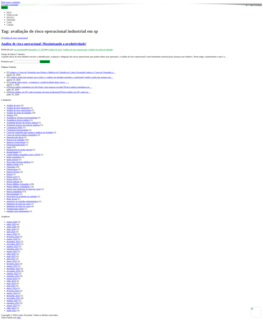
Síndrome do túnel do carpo (19, 206)
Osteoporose (12, 169)
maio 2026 (11, 229)
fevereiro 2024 (13, 291)
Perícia (9, 174)
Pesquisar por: (7, 61)
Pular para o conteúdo (10, 2)
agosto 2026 (12, 222)
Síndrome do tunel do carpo (19, 204)
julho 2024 (11, 281)
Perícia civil (12, 177)
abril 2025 (11, 259)
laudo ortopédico (14, 157)
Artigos (10, 115)
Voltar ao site (12, 15)
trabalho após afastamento (18, 211)
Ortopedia (11, 19)
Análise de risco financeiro (18, 108)
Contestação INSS (14, 127)
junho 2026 (11, 227)
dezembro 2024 (13, 268)
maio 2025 (11, 256)
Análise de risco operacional (75, 49)
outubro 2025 (12, 246)
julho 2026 (11, 224)
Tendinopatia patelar (15, 209)
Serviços (10, 17)
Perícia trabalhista (14, 191)
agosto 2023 (12, 305)
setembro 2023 (13, 303)
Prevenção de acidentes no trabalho (22, 196)
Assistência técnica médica (18, 120)
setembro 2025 (13, 249)
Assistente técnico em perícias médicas (23, 125)
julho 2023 (11, 308)
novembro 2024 (13, 271)
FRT (19, 317)
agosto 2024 (12, 278)
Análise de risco (55, 49)
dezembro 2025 (13, 241)
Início (9, 12)
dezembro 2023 (13, 296)
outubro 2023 (12, 300)
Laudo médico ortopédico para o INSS (23, 154)
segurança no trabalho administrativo (22, 201)
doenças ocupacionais (16, 142)
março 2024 (12, 288)
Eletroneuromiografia (16, 145)
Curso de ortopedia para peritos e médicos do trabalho (30, 132)
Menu (4, 7)
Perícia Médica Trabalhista (18, 186)
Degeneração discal (15, 137)
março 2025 (12, 261)
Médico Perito (13, 164)
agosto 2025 (12, 251)
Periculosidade (13, 194)
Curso (9, 22)
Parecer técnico (13, 172)
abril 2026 (11, 232)
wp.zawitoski (19, 49)
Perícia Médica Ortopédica (18, 184)
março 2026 (12, 234)
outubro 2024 (12, 273)
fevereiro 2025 (13, 264)
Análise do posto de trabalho (100, 49)
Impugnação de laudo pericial (19, 150)
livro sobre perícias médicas (18, 162)
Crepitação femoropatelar (17, 130)
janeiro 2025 (12, 266)
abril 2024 (11, 286)
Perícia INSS (12, 179)
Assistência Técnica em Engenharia (22, 118)
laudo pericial (12, 159)
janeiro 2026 (12, 239)
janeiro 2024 (12, 293)
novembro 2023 (13, 298)
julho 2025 (11, 254)
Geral (9, 147)
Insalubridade (12, 152)
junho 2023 (11, 310)
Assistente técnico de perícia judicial (22, 122)
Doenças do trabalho (15, 140)
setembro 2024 (13, 276)
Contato (10, 24)
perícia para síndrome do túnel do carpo (24, 189)
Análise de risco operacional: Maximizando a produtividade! (43, 44)
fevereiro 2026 (13, 236)
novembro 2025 (13, 244)
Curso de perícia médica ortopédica (22, 135)
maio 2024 (11, 283)
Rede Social (12, 199)
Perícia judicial (13, 182)
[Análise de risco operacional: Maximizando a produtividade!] (14, 38)
